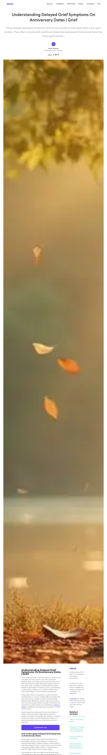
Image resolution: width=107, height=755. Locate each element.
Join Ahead (73, 698)
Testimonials (71, 4)
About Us (50, 4)
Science (80, 4)
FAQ (98, 4)
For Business (60, 4)
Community (90, 4)
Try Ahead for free (40, 727)
